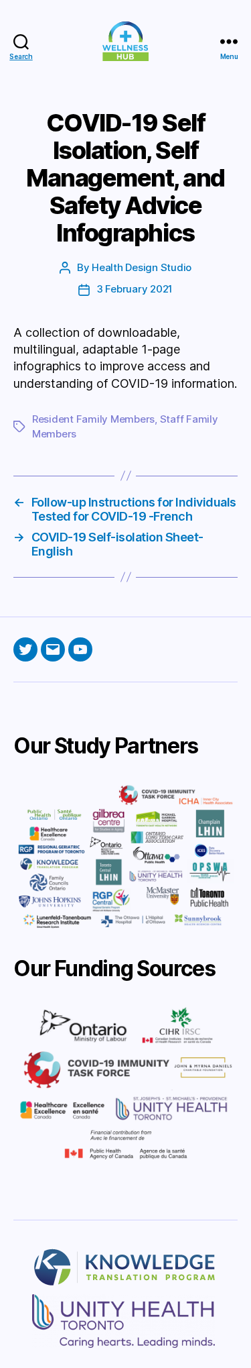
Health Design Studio (141, 267)
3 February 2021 (134, 288)
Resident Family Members (93, 419)
